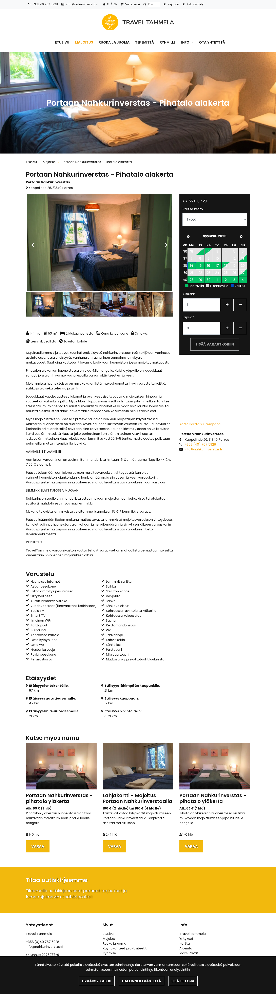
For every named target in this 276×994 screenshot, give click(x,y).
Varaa (37, 846)
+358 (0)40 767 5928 (42, 942)
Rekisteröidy (195, 4)
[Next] (166, 243)
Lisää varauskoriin (215, 344)
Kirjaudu (173, 4)
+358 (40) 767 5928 (200, 444)
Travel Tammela (192, 933)
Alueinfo (185, 948)
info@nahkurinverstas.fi (82, 4)
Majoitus (84, 42)
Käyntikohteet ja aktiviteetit (125, 948)
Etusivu (62, 42)
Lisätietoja (183, 981)
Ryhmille (168, 42)
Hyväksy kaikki (96, 981)
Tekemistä (144, 42)
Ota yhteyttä (212, 42)
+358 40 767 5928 (45, 4)
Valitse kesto (192, 209)
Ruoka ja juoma (114, 42)
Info (185, 42)
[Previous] (33, 243)
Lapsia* (188, 317)
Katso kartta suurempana (199, 424)
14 (191, 265)
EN (115, 4)
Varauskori (132, 4)
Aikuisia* (188, 294)
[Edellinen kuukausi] (188, 236)
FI (108, 4)
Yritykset (186, 938)
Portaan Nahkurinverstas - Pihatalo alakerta (96, 162)
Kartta (184, 943)
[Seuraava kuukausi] (241, 236)
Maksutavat (188, 953)
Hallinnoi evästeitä (141, 981)
